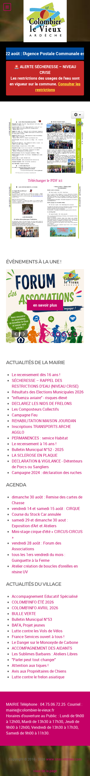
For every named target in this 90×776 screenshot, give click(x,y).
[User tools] (77, 114)
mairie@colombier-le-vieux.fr (30, 710)
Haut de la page (45, 771)
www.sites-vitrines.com (64, 759)
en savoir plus (45, 305)
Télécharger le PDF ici (45, 180)
